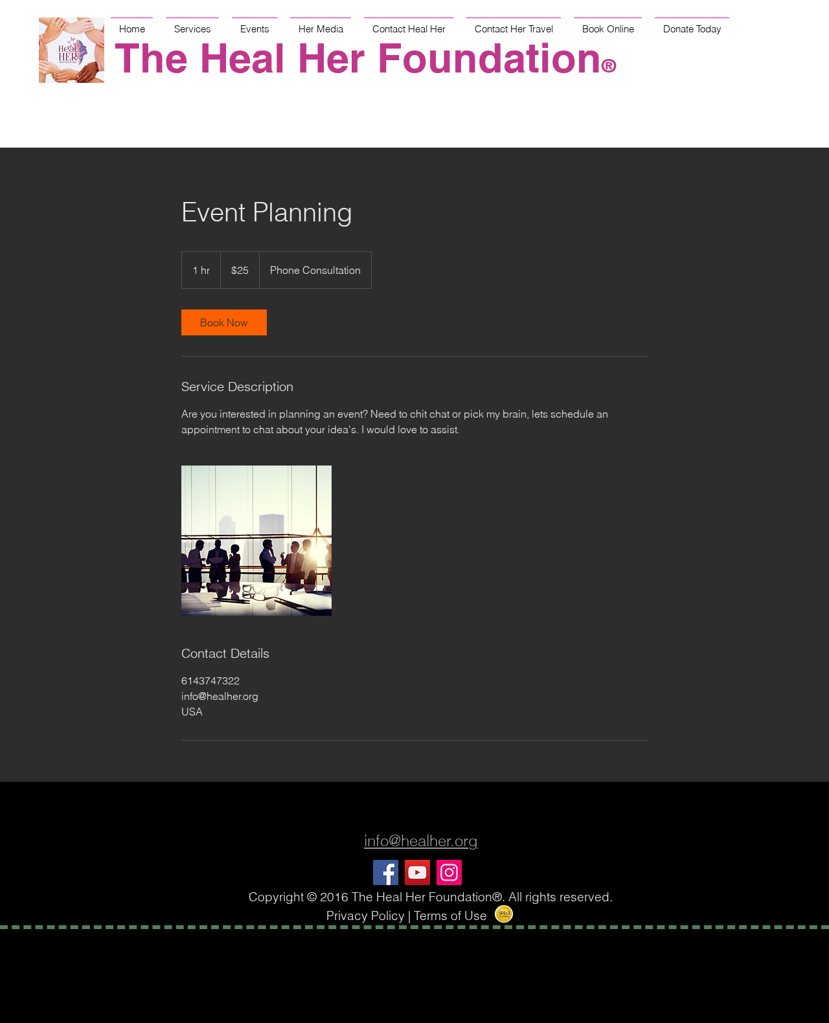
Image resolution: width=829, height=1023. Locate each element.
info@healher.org (421, 840)
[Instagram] (449, 872)
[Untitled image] (256, 541)
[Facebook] (385, 872)
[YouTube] (417, 872)
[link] (224, 322)
